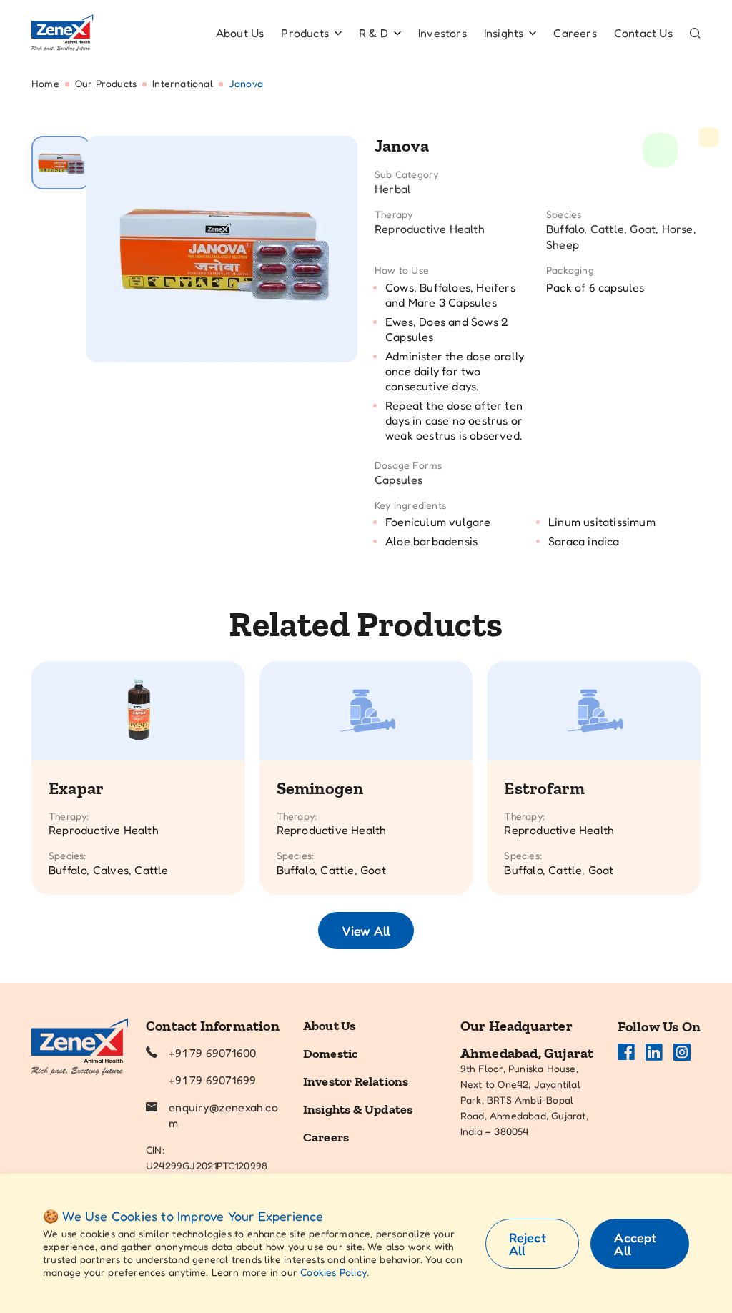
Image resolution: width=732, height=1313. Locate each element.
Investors (442, 33)
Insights (504, 33)
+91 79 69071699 (212, 1080)
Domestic (330, 1053)
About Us (240, 33)
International (182, 83)
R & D (373, 33)
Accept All (635, 1243)
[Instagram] (682, 1052)
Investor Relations (356, 1081)
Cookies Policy (333, 1272)
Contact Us (643, 33)
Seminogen (320, 788)
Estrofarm (544, 788)
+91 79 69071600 (212, 1053)
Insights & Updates (358, 1109)
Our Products (106, 83)
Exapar (76, 788)
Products (305, 33)
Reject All (527, 1243)
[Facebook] (626, 1052)
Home (45, 83)
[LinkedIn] (654, 1052)
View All (366, 930)
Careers (574, 33)
